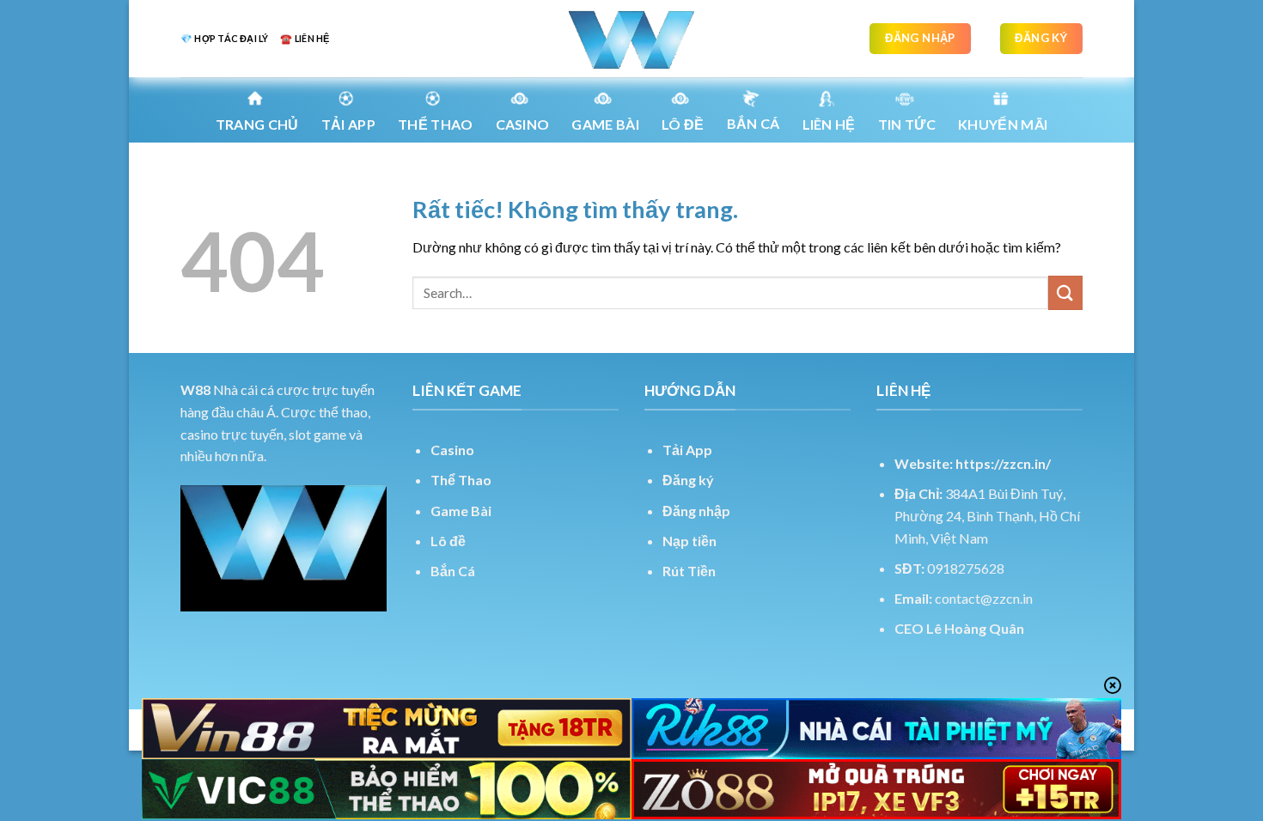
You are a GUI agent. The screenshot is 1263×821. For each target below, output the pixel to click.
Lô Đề (683, 124)
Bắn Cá (753, 123)
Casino (523, 124)
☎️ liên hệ (304, 38)
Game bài (605, 124)
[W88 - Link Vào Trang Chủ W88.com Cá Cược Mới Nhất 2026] (631, 38)
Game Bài (460, 510)
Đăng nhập (696, 510)
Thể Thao (460, 479)
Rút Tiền (689, 571)
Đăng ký (688, 479)
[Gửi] (1065, 292)
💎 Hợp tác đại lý (224, 38)
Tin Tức (907, 124)
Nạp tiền (689, 540)
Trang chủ (257, 124)
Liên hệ (829, 124)
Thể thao (435, 124)
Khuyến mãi (1002, 124)
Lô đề (448, 540)
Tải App (348, 124)
